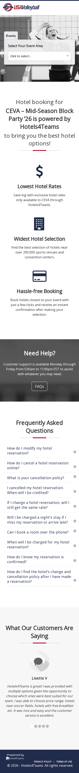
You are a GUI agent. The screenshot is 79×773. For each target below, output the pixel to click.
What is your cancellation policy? (35, 477)
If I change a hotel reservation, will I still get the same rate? (38, 505)
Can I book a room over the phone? (37, 532)
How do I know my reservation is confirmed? (35, 559)
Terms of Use (64, 761)
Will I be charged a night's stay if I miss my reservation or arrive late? (37, 520)
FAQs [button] (39, 386)
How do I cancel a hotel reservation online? (37, 465)
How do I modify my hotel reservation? (29, 450)
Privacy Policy (43, 761)
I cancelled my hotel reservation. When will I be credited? (35, 490)
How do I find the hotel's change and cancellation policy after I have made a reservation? (39, 576)
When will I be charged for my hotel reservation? (38, 544)
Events (11, 36)
